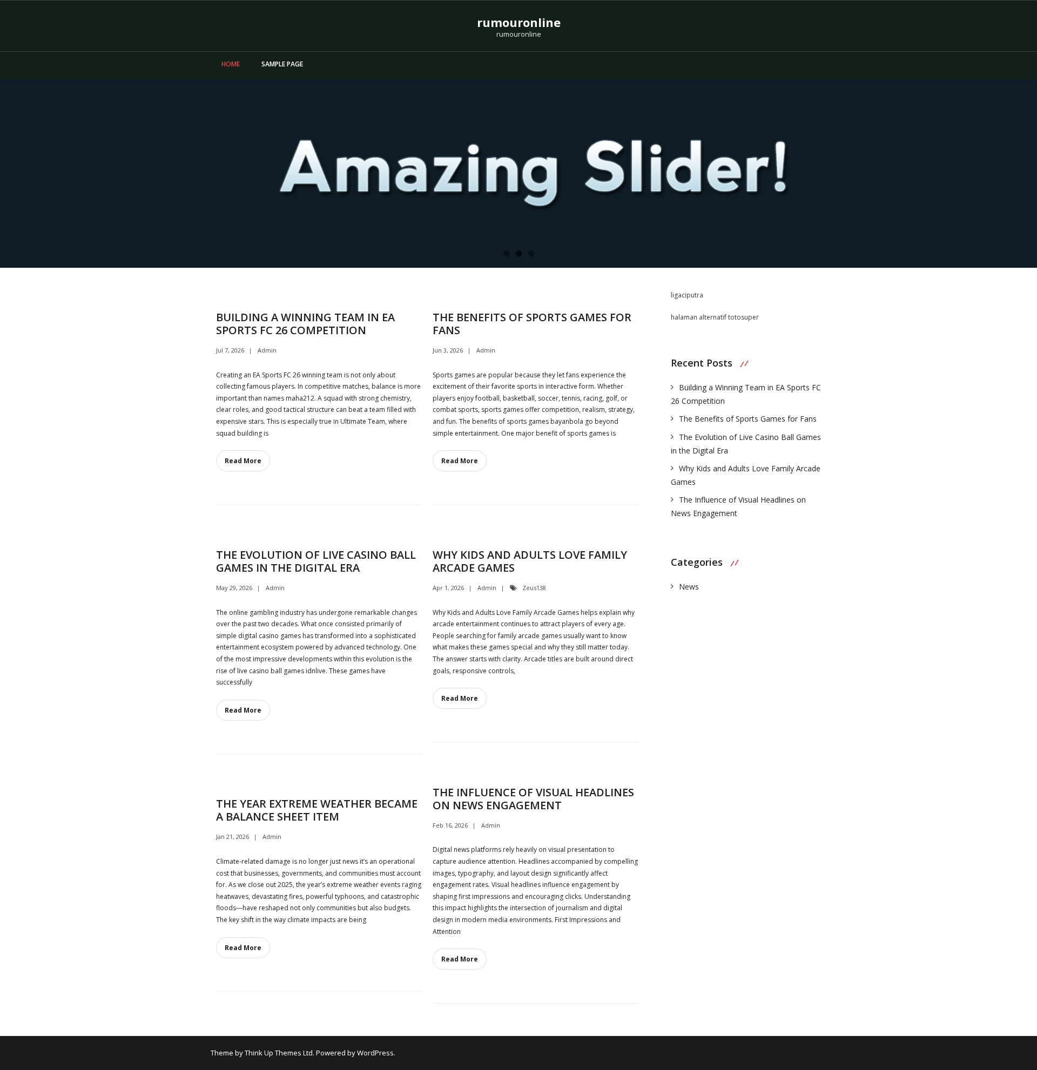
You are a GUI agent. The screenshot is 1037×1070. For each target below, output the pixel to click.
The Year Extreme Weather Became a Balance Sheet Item (317, 810)
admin (267, 350)
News (689, 586)
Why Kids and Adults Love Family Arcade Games (530, 561)
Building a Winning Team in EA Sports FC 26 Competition (305, 323)
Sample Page (282, 64)
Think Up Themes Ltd (279, 1053)
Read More (243, 460)
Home (230, 64)
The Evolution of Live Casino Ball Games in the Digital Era (316, 561)
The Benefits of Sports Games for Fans (532, 323)
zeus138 (534, 588)
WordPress (375, 1053)
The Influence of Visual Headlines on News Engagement (533, 798)
